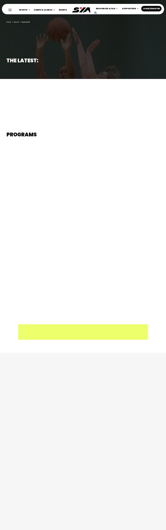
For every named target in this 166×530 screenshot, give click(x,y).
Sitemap (156, 519)
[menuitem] (24, 10)
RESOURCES (14, 287)
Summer (20, 148)
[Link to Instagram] (18, 447)
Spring (12, 148)
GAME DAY (52, 287)
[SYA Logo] (81, 9)
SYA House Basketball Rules (34, 78)
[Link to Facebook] (9, 447)
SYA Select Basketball (125, 155)
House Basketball (23, 71)
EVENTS (89, 287)
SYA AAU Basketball (22, 155)
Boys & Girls (31, 148)
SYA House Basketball (74, 155)
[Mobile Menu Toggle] (10, 10)
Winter (74, 148)
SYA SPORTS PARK (135, 287)
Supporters (147, 519)
